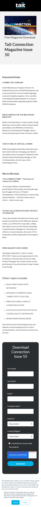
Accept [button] (15, 502)
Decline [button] (25, 502)
